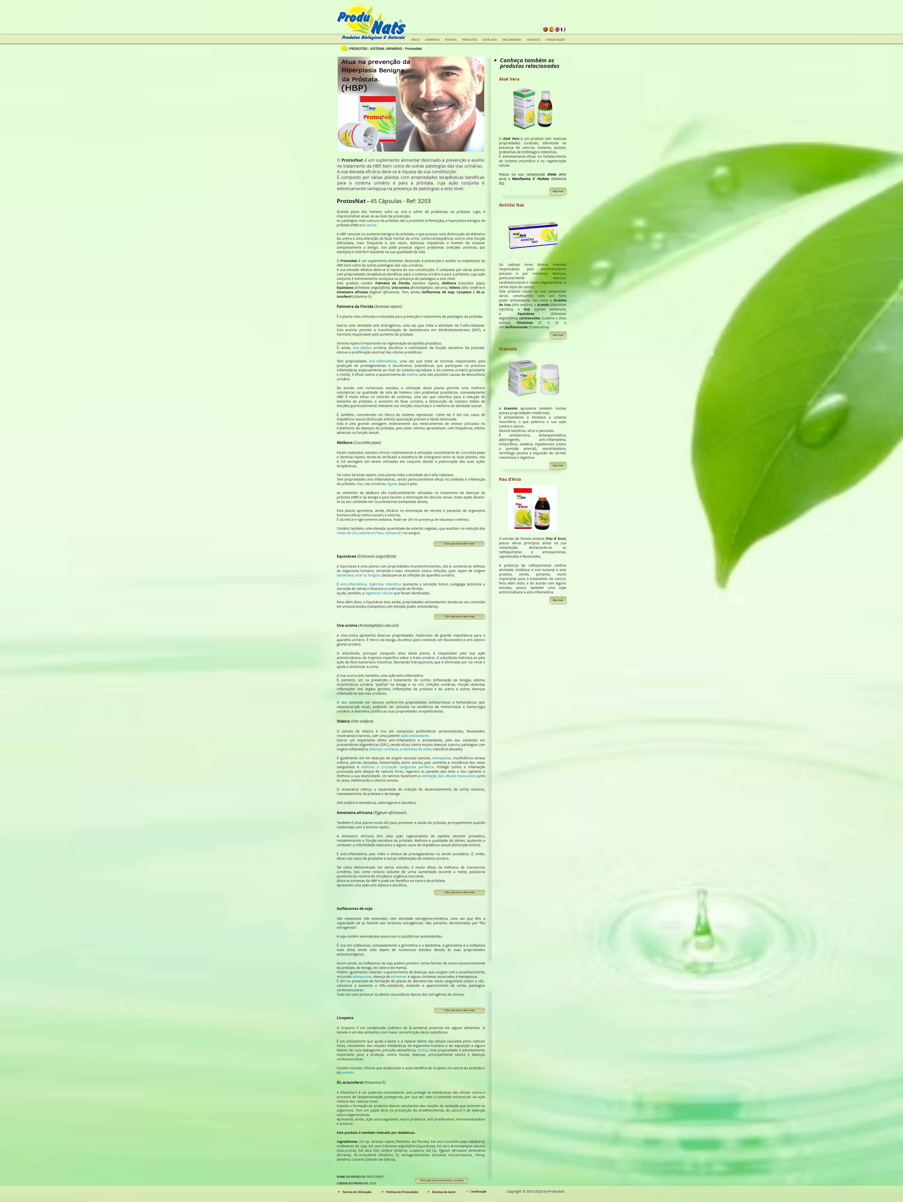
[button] (558, 191)
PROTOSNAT (360, 1177)
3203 (356, 1183)
